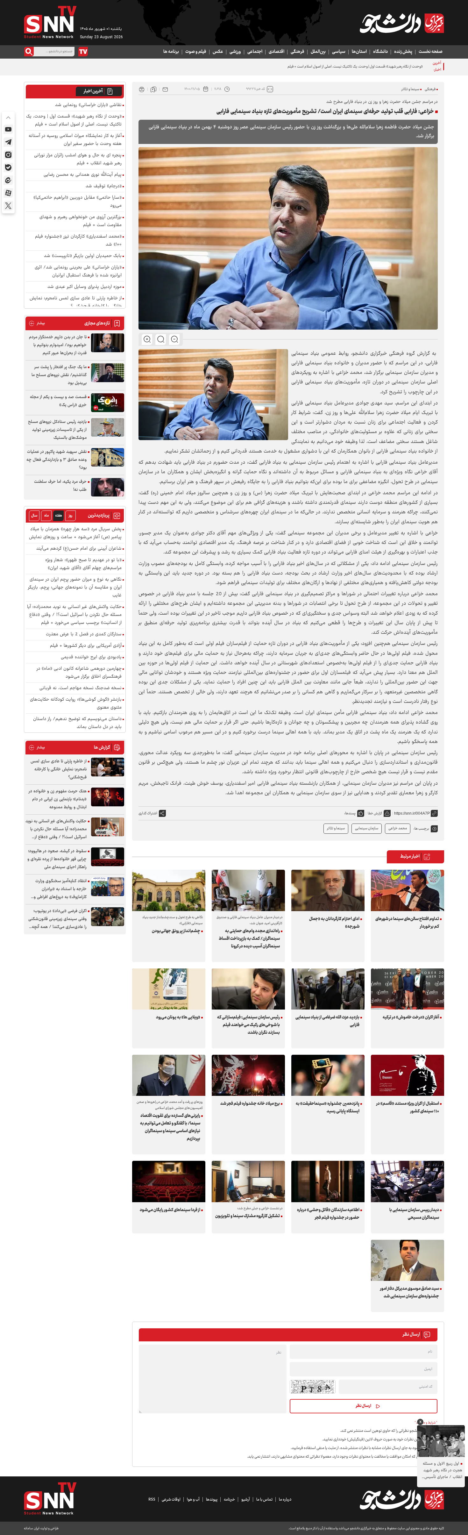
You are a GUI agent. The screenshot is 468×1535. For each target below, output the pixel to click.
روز (70, 515)
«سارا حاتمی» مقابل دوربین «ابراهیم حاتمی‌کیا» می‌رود (77, 202)
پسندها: (350, 813)
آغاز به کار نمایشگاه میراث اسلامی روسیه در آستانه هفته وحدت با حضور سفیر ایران (75, 140)
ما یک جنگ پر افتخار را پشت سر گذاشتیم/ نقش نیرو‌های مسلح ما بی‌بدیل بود (59, 375)
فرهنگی (297, 52)
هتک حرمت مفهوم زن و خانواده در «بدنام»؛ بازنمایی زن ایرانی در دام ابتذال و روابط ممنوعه (58, 799)
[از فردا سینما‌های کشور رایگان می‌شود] (168, 1181)
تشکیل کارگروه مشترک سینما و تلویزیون (247, 1216)
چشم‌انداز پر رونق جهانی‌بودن (176, 931)
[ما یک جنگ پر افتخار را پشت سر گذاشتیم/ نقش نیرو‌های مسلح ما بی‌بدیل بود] (107, 372)
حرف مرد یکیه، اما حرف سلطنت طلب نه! (60, 486)
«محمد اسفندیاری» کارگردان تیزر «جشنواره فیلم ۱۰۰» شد (78, 241)
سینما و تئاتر (410, 89)
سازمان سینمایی (366, 828)
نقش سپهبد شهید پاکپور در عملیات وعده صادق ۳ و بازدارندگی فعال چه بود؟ (56, 460)
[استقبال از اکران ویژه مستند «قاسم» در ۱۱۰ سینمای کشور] (407, 1075)
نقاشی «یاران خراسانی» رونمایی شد (88, 105)
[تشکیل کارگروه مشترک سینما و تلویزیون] (248, 1181)
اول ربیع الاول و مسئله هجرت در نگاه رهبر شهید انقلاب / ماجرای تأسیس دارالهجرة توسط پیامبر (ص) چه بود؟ (440, 1470)
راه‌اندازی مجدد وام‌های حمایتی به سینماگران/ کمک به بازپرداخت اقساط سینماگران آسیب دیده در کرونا (249, 938)
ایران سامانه (31, 1528)
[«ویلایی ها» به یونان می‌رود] (168, 989)
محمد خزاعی (397, 828)
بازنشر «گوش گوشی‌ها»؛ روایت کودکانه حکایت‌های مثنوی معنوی (76, 704)
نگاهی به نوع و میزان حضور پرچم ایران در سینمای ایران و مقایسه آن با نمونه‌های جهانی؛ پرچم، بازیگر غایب (75, 588)
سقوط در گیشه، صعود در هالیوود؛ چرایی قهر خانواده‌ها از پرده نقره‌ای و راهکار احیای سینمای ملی (57, 859)
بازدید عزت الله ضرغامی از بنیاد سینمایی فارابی (327, 1021)
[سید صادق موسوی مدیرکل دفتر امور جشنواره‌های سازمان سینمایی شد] (407, 1260)
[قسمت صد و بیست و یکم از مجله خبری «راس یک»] (107, 402)
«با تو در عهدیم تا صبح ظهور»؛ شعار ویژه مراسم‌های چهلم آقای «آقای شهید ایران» (83, 564)
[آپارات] (8, 193)
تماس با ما (264, 1499)
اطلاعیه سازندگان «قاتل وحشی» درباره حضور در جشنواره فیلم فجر (328, 1214)
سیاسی (338, 52)
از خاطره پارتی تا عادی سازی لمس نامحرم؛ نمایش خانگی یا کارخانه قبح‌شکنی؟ (76, 303)
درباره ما (285, 1499)
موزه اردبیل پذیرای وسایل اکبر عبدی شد (84, 287)
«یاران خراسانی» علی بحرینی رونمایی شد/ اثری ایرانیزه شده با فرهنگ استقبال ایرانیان (78, 272)
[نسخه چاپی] (141, 89)
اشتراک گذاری (147, 813)
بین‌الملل (318, 52)
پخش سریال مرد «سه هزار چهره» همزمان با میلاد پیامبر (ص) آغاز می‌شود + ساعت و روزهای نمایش (75, 533)
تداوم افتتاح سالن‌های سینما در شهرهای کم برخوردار (407, 923)
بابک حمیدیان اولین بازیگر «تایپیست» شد (83, 256)
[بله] (8, 167)
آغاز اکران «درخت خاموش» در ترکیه (411, 1017)
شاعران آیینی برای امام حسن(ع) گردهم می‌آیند (79, 549)
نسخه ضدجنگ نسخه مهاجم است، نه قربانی (80, 688)
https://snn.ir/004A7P (412, 813)
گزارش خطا (375, 813)
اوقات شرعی (171, 1499)
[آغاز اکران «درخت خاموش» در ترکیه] (407, 989)
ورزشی (235, 52)
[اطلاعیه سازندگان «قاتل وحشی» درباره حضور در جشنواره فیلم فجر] (328, 1181)
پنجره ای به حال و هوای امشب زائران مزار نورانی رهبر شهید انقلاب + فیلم (78, 160)
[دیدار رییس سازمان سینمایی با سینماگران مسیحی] (407, 1181)
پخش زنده (403, 52)
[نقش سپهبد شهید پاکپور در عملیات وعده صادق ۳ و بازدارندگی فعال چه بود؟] (107, 457)
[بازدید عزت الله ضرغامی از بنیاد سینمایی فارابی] (328, 989)
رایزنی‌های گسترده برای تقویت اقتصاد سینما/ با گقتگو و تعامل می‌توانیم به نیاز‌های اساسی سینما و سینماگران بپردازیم (170, 1127)
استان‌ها (359, 52)
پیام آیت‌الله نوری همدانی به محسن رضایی (83, 175)
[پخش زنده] (83, 51)
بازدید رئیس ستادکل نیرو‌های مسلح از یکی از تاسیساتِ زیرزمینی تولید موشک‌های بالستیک (57, 430)
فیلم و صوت (195, 52)
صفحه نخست (431, 52)
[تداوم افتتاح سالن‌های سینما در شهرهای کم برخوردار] (407, 890)
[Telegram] (8, 142)
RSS (151, 1499)
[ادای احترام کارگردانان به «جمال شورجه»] (328, 890)
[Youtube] (8, 129)
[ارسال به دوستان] (165, 89)
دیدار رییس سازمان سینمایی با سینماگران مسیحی (414, 1214)
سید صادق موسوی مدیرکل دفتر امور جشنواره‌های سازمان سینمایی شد (409, 1292)
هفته (58, 515)
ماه (46, 515)
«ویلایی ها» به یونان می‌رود (178, 1017)
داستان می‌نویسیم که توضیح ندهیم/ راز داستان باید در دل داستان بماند (77, 723)
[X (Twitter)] (8, 206)
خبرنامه (229, 1499)
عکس (218, 52)
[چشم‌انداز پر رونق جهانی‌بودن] (168, 890)
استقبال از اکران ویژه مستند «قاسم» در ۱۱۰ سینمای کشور (407, 1107)
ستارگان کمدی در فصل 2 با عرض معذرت (84, 635)
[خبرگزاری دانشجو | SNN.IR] (401, 23)
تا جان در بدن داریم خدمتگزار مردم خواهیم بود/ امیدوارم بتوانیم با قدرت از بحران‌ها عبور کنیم (58, 345)
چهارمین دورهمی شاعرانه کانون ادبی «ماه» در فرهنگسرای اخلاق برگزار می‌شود (79, 673)
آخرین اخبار (93, 91)
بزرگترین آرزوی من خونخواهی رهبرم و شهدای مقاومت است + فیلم (80, 221)
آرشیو (245, 1499)
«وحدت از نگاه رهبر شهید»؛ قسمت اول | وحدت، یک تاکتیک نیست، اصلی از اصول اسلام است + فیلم (74, 121)
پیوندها (211, 1499)
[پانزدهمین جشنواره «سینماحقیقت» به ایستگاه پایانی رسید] (328, 1075)
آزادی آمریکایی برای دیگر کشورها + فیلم (86, 646)
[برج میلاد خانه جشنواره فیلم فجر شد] (248, 1075)
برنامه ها (171, 52)
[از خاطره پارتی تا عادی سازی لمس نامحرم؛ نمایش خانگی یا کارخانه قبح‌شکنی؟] (107, 767)
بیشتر (37, 323)
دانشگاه (380, 52)
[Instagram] (8, 155)
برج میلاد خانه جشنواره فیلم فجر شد (250, 1104)
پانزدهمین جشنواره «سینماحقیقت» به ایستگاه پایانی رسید (327, 1107)
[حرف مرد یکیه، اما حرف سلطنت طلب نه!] (107, 487)
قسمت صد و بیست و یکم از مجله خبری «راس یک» (58, 401)
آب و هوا (193, 1499)
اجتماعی (254, 52)
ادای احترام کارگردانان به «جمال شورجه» (334, 923)
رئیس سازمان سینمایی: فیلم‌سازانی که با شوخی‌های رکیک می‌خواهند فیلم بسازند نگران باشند (248, 1025)
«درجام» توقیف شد (104, 186)
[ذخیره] (153, 89)
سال (34, 515)
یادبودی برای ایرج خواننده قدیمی (91, 657)
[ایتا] (8, 180)
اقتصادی (276, 52)
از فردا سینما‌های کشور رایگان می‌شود (170, 1210)
